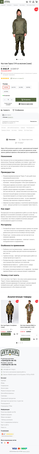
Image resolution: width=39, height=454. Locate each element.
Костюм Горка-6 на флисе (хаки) (9, 326)
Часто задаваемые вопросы (9, 422)
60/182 (6, 91)
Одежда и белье (6, 130)
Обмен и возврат (6, 417)
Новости (3, 427)
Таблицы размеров (7, 420)
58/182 (28, 87)
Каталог (4, 127)
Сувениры (4, 396)
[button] (16, 59)
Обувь (3, 383)
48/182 (6, 87)
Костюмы (14, 130)
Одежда (23, 127)
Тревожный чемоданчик (8, 398)
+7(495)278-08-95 (8, 361)
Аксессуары (4, 388)
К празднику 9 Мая (6, 406)
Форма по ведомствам (8, 391)
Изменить (10, 117)
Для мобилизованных (13, 127)
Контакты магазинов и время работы (14, 372)
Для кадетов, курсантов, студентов (12, 401)
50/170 (13, 87)
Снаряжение (4, 385)
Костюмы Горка (28, 130)
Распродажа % (30, 127)
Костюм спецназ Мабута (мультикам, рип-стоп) (28, 326)
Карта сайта (5, 425)
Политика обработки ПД (8, 412)
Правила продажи (6, 414)
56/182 (21, 87)
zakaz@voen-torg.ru (9, 369)
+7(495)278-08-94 (8, 365)
